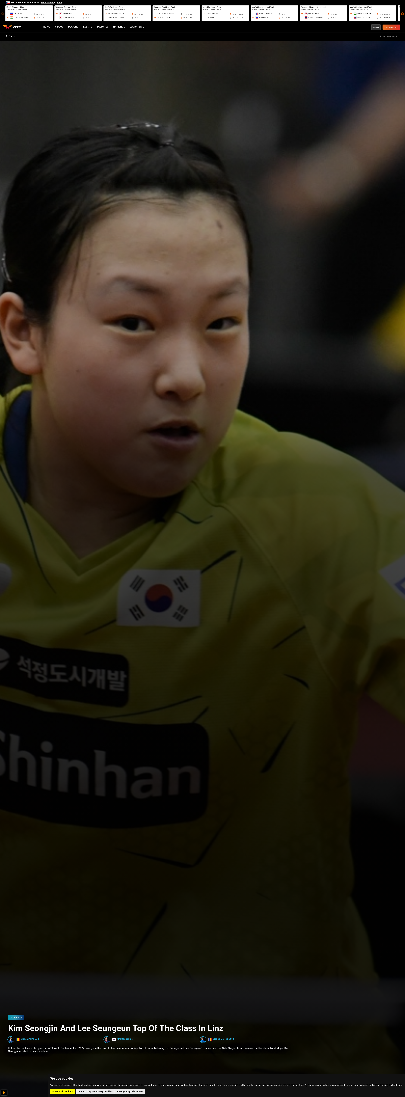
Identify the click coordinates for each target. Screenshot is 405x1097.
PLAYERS (73, 26)
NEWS (46, 26)
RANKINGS (119, 26)
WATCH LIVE (137, 26)
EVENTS (87, 26)
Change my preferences (130, 1091)
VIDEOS (59, 26)
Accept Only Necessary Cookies (95, 1091)
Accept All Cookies (62, 1091)
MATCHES (103, 26)
